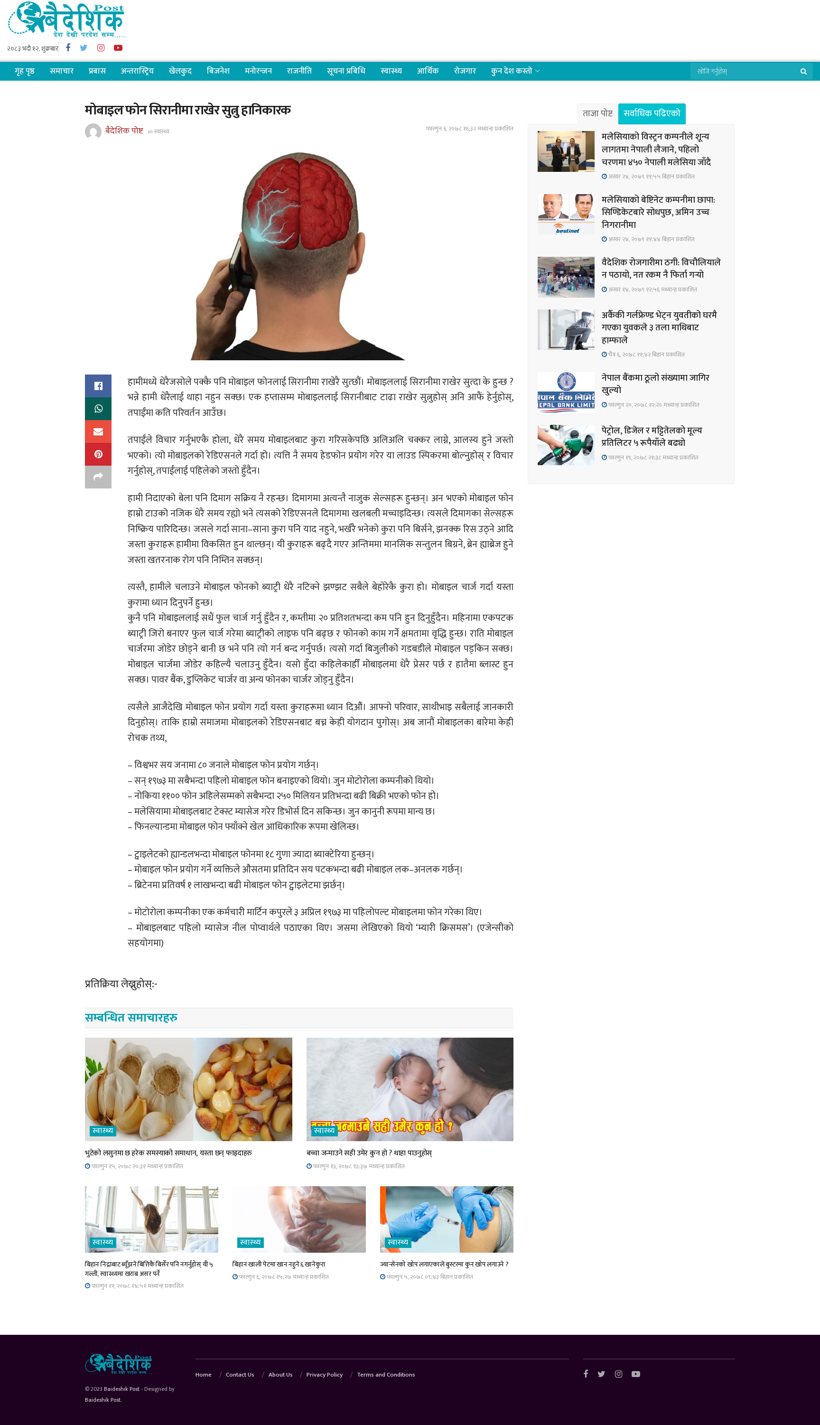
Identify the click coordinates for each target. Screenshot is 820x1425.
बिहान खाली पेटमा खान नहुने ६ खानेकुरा (279, 1264)
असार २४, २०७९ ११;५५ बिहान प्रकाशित (651, 176)
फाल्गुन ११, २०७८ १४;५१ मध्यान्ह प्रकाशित (137, 1286)
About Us (281, 1374)
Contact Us (240, 1374)
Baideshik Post (122, 1389)
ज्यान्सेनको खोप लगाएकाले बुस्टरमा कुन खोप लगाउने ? (444, 1264)
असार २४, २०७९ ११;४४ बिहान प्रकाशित (651, 239)
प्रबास (97, 71)
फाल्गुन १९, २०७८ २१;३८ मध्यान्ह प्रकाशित (653, 457)
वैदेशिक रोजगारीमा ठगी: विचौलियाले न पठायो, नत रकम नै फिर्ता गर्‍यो (661, 269)
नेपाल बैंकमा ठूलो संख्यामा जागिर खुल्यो (655, 384)
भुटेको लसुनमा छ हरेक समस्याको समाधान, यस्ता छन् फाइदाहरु (168, 1153)
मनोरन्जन (258, 71)
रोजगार (465, 71)
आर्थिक (428, 71)
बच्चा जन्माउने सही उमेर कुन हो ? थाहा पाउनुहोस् (369, 1153)
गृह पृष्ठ (25, 71)
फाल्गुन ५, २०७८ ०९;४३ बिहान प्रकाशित (429, 1277)
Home (204, 1374)
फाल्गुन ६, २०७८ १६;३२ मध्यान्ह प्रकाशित (469, 128)
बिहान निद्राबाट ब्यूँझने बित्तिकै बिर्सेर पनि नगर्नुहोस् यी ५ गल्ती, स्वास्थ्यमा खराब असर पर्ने (149, 1269)
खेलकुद (180, 71)
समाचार (62, 71)
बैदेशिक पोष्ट (124, 131)
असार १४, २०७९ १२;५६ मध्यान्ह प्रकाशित (652, 289)
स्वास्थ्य (391, 71)
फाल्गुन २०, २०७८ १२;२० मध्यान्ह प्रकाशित (653, 405)
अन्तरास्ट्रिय (137, 71)
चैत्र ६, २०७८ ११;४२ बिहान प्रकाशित (646, 354)
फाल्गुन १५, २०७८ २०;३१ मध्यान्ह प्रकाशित (136, 1166)
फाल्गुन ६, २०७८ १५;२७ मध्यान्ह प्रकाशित (283, 1277)
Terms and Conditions (386, 1374)
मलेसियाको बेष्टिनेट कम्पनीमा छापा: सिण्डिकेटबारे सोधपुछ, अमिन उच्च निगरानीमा (658, 213)
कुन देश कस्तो (511, 71)
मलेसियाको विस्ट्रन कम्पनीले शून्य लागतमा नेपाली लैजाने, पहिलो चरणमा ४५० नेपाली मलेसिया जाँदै (656, 149)
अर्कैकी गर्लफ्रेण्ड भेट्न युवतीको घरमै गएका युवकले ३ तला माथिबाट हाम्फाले (659, 328)
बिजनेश (218, 71)
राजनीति (299, 71)
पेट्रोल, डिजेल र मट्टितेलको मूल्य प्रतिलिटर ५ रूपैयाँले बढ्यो (652, 437)
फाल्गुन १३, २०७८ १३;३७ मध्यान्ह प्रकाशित (358, 1166)
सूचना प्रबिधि (346, 71)
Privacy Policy (325, 1374)
